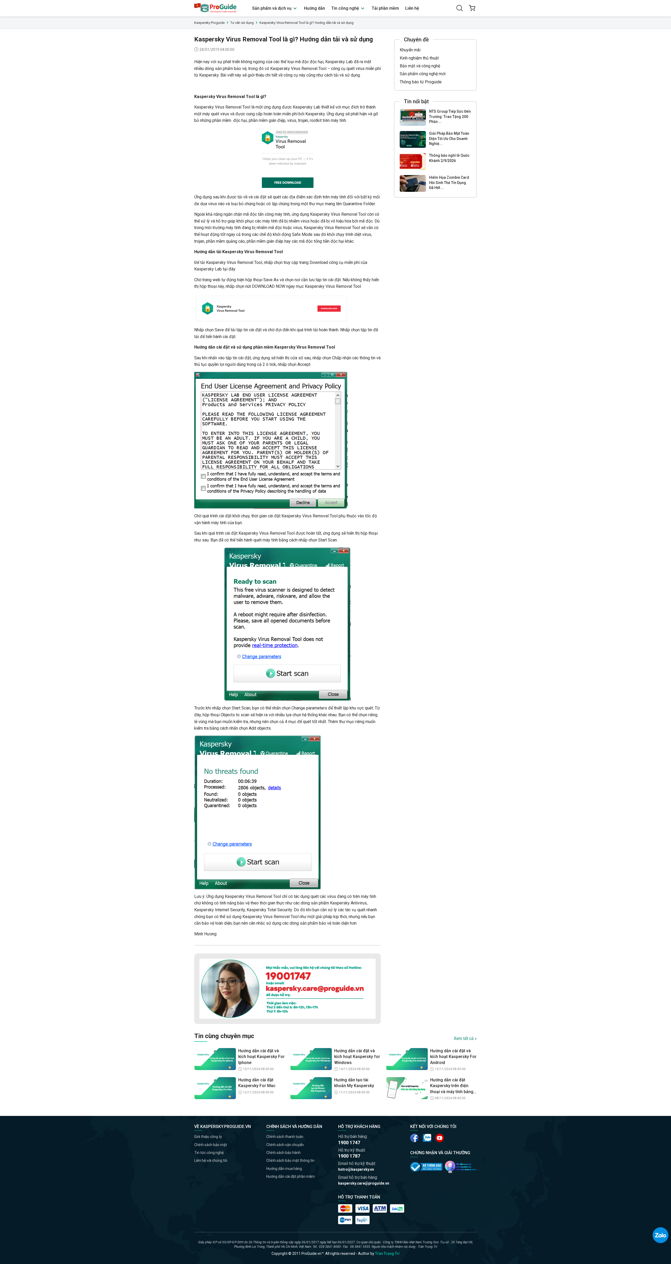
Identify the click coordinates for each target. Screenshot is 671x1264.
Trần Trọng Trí (387, 1253)
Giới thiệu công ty (208, 1137)
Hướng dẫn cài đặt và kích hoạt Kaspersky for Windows (357, 1056)
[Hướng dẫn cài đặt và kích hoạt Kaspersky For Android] (407, 1059)
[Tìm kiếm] (459, 8)
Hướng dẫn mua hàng (284, 1169)
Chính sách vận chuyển (285, 1145)
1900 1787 (349, 1156)
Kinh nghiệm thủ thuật (419, 57)
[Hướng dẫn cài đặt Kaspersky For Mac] (215, 1088)
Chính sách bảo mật (210, 1145)
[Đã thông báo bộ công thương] (426, 1166)
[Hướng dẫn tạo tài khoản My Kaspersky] (311, 1088)
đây (232, 269)
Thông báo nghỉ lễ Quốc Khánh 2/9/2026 (449, 158)
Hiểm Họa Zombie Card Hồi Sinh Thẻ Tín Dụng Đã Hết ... (449, 182)
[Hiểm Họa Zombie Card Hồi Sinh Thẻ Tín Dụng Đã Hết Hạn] (413, 183)
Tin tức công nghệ (209, 1153)
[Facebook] (414, 1138)
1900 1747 (349, 1142)
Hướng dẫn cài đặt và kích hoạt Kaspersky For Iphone (261, 1056)
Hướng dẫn (314, 8)
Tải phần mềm (385, 8)
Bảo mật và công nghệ (420, 65)
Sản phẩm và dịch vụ (272, 8)
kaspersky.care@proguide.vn (363, 1183)
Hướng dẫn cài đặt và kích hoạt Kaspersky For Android (453, 1056)
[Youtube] (427, 1138)
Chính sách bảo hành (283, 1153)
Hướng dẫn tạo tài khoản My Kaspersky (354, 1082)
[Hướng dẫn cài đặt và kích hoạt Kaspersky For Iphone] (215, 1059)
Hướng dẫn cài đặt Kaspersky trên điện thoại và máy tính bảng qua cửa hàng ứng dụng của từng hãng (453, 1086)
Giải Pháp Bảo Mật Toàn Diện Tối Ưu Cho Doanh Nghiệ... (449, 138)
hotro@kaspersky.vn (356, 1169)
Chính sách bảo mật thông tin (290, 1160)
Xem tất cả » (465, 1038)
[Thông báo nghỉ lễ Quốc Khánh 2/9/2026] (413, 161)
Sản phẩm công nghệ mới (423, 73)
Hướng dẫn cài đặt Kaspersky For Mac (256, 1082)
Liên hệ (412, 8)
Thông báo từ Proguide (421, 81)
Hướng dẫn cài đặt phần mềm (290, 1176)
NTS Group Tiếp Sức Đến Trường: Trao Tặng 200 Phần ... (450, 116)
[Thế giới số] (461, 1166)
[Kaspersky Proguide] (215, 8)
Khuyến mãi (410, 49)
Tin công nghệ (345, 8)
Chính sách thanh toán (284, 1137)
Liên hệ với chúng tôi (210, 1160)
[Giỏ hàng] (472, 8)
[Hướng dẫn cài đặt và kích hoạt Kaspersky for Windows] (311, 1059)
